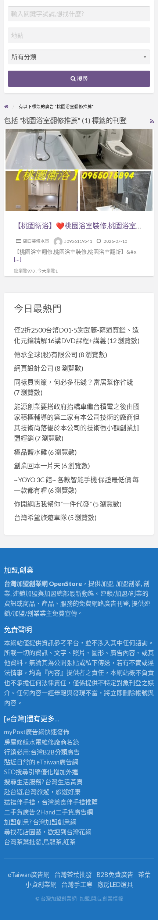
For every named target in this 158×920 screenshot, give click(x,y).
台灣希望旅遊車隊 (40, 518)
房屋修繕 (16, 742)
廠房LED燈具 (115, 884)
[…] (17, 259)
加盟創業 (57, 822)
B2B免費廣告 (115, 874)
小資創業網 (41, 884)
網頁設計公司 (34, 368)
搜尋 (82, 78)
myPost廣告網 (24, 732)
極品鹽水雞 (30, 452)
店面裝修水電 (36, 241)
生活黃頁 (70, 782)
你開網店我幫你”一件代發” (53, 504)
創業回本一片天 (37, 466)
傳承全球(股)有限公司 (46, 355)
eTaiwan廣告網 (57, 762)
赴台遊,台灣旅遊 (26, 792)
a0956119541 (78, 241)
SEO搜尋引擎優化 (28, 772)
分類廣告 (67, 752)
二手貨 (64, 812)
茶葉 (144, 874)
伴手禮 (76, 802)
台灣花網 (79, 832)
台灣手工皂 (77, 884)
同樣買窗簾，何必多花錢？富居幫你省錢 (73, 382)
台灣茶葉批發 (23, 842)
